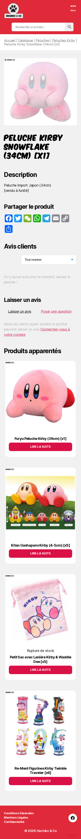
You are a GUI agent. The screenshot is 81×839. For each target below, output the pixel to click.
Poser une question (56, 311)
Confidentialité (14, 821)
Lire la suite (40, 446)
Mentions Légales (16, 817)
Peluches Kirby (63, 40)
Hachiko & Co (47, 831)
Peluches (43, 40)
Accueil (9, 40)
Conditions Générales (19, 813)
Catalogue (25, 40)
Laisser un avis (19, 311)
